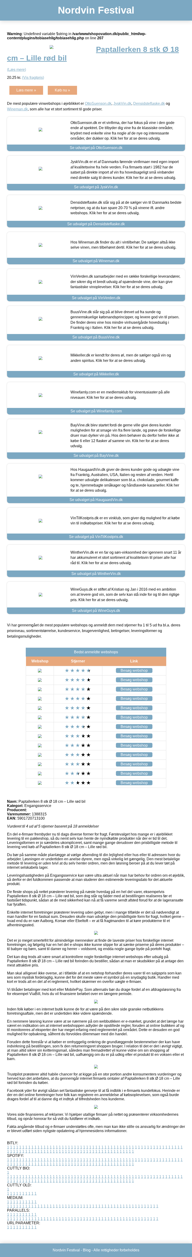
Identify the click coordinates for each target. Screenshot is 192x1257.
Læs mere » (26, 90)
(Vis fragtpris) (33, 78)
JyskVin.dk (122, 103)
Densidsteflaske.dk (149, 103)
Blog (87, 1250)
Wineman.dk (17, 109)
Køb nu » (62, 90)
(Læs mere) (16, 70)
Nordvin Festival (96, 10)
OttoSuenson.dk (98, 103)
